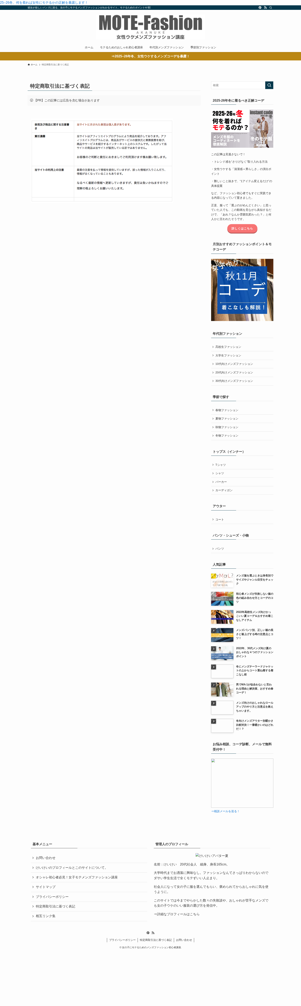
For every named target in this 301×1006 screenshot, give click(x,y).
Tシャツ (220, 464)
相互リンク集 (45, 916)
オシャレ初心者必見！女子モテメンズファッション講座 (77, 877)
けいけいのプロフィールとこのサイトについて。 (72, 867)
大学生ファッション (228, 355)
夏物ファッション (226, 418)
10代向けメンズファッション (234, 363)
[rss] (265, 7)
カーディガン (224, 490)
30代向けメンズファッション (234, 380)
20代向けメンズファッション (234, 372)
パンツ (219, 548)
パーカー (221, 481)
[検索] (270, 7)
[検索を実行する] (269, 85)
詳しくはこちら (242, 228)
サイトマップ (45, 887)
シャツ (219, 473)
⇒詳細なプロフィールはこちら (177, 914)
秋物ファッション (226, 427)
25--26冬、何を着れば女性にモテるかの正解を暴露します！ (44, 2)
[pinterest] (260, 7)
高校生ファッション (228, 346)
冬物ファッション (226, 435)
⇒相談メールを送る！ (225, 811)
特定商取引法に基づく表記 (55, 906)
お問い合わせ (45, 858)
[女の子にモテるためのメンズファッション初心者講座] (150, 27)
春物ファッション (226, 410)
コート (219, 519)
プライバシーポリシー (52, 896)
